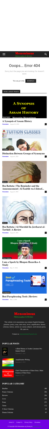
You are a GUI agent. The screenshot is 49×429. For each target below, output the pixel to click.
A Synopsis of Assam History (17, 121)
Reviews (5, 182)
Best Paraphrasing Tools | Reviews (19, 296)
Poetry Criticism (7, 258)
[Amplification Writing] (8, 362)
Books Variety (6, 117)
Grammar (5, 149)
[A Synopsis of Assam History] (24, 107)
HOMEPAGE (30, 81)
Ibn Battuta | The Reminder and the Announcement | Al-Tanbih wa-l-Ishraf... (23, 187)
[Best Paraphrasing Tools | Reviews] (24, 283)
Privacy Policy (28, 422)
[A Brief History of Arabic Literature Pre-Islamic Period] (5, 352)
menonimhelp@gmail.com (28, 334)
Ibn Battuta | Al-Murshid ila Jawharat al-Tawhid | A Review (23, 228)
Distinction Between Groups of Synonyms (23, 153)
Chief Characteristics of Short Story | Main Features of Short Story (29, 371)
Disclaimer (37, 422)
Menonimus (5, 124)
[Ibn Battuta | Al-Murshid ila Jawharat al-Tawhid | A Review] (24, 210)
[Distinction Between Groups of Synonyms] (24, 140)
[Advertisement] (24, 25)
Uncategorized (6, 292)
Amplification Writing (22, 359)
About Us (11, 422)
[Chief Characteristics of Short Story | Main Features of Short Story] (8, 373)
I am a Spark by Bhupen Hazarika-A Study (21, 263)
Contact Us (19, 422)
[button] (4, 54)
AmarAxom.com (36, 426)
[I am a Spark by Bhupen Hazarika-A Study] (24, 248)
